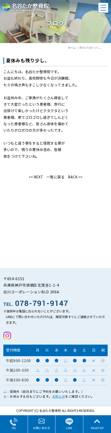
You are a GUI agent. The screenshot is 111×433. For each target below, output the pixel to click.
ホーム (72, 47)
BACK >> (75, 177)
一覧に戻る (55, 177)
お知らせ (58, 396)
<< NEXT (36, 177)
